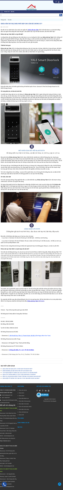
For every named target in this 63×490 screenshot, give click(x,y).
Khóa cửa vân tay (23, 390)
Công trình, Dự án (23, 422)
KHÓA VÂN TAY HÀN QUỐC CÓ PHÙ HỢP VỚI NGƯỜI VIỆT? (17, 369)
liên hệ (12, 11)
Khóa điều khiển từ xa (24, 398)
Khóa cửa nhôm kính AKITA (25, 406)
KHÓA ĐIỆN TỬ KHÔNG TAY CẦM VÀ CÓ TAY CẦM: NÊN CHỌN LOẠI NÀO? (21, 378)
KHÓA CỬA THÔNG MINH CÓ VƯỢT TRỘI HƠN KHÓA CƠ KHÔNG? (19, 374)
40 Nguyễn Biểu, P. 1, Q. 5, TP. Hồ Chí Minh (21, 350)
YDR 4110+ (35, 301)
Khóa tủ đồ (21, 414)
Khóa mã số (21, 395)
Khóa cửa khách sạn (23, 412)
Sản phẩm (20, 386)
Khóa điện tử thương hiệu (24, 401)
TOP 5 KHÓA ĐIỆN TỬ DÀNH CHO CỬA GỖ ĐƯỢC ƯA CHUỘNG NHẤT (20, 372)
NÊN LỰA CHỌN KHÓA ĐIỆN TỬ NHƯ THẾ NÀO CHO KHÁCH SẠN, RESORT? (22, 376)
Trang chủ (7, 11)
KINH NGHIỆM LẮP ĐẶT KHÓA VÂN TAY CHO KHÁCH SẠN (17, 370)
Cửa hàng (20, 418)
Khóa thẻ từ (21, 392)
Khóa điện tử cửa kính (24, 403)
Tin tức (19, 427)
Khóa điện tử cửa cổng (24, 409)
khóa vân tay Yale (33, 29)
